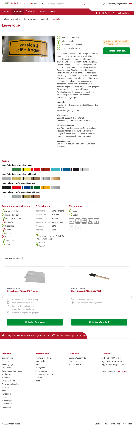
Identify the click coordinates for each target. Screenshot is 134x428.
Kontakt (38, 377)
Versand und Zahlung (44, 374)
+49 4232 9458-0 (103, 13)
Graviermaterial (8, 358)
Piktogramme (40, 368)
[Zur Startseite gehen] (15, 3)
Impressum (127, 424)
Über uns (98, 424)
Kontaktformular (123, 371)
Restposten (6, 407)
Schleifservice (41, 371)
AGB (118, 424)
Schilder (5, 361)
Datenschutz (110, 424)
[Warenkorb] (130, 3)
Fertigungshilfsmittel (10, 384)
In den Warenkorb (36, 322)
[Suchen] (86, 3)
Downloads (40, 361)
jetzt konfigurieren (118, 51)
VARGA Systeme (8, 381)
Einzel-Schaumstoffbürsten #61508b (86, 291)
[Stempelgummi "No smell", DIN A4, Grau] (35, 276)
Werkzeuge (6, 374)
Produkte (6, 353)
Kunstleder (6, 394)
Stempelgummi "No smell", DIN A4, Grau (23, 291)
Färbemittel (7, 368)
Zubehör (5, 387)
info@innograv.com (123, 13)
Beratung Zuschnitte (43, 358)
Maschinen (6, 377)
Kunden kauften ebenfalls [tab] (13, 258)
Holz (4, 391)
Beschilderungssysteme (12, 371)
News (37, 381)
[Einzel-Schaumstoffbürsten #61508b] (99, 276)
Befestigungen (8, 364)
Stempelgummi (8, 400)
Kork (4, 397)
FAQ (37, 364)
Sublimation (7, 404)
